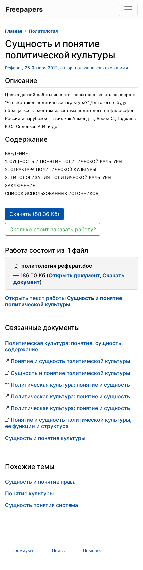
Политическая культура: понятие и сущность (70, 384)
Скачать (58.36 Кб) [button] (34, 214)
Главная (13, 31)
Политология (43, 31)
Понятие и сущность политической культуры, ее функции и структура (68, 422)
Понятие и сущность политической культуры (70, 361)
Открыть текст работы (63, 301)
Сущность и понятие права (40, 481)
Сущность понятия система (41, 505)
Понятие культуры (29, 493)
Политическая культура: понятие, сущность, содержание (64, 346)
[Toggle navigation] (128, 9)
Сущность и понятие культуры (45, 438)
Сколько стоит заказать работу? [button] (52, 229)
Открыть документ (74, 275)
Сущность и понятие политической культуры (70, 373)
